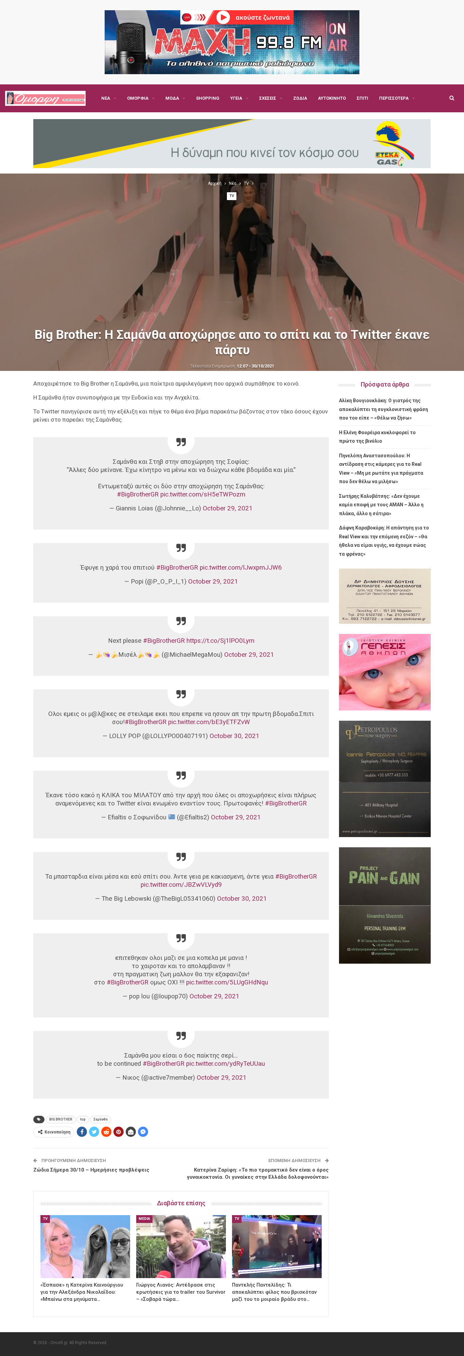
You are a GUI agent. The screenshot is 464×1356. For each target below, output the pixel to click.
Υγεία (236, 98)
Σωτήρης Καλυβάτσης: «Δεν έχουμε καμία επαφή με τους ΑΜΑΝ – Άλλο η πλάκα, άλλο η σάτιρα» (381, 504)
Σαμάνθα (100, 1119)
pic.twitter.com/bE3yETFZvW (209, 722)
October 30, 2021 (235, 736)
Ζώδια (300, 98)
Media (144, 1218)
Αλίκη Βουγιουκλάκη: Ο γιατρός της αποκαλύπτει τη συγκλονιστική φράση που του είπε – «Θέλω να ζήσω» (383, 409)
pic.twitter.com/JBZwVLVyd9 (181, 884)
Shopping (207, 98)
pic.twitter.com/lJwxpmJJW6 (241, 567)
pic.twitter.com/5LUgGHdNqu (227, 982)
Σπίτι (362, 98)
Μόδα (172, 98)
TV (231, 196)
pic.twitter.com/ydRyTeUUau (225, 1063)
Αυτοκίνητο (332, 98)
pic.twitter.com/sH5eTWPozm (202, 494)
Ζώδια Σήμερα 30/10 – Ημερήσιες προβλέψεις (91, 1170)
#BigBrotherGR (138, 494)
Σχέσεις (267, 98)
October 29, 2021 (228, 508)
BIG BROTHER (60, 1119)
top (83, 1119)
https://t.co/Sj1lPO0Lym (220, 640)
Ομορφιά (137, 98)
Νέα (105, 98)
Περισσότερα (394, 98)
